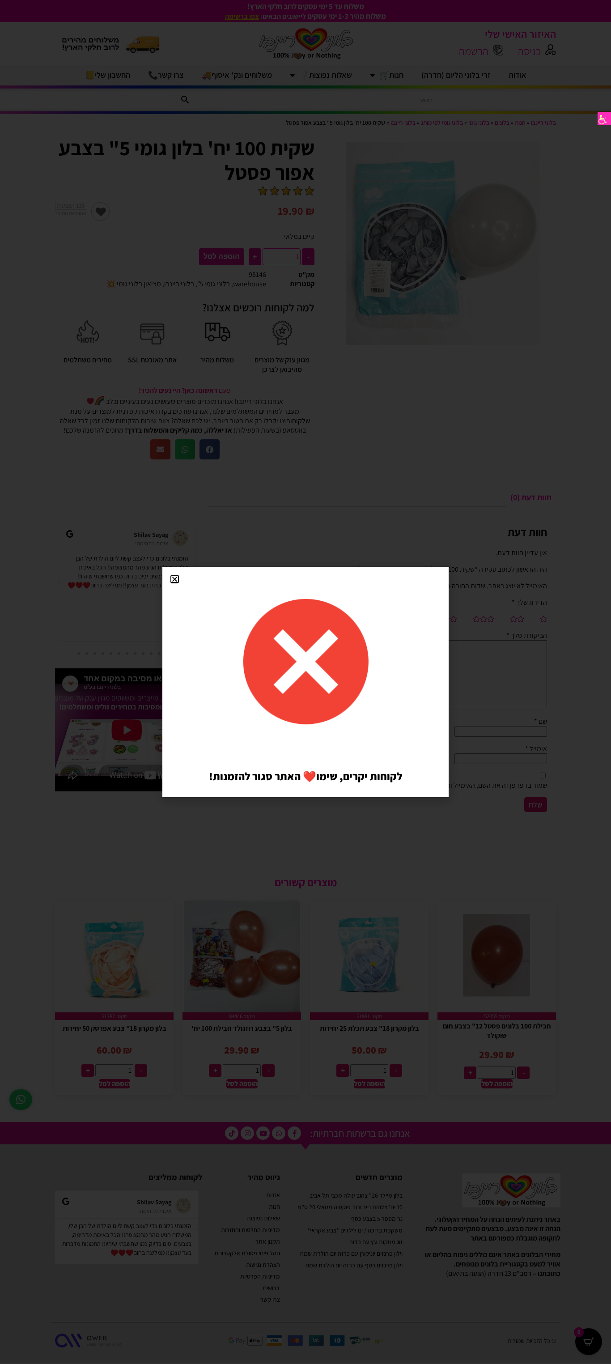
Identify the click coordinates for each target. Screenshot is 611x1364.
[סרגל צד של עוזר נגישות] (604, 118)
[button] (174, 579)
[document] (305, 682)
